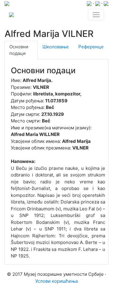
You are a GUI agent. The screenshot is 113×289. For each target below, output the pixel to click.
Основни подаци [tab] (18, 50)
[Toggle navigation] (96, 14)
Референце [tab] (91, 47)
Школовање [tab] (55, 47)
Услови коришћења (56, 281)
